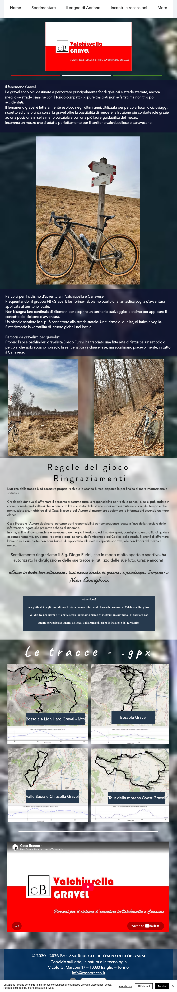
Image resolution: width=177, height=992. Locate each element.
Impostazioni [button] (125, 986)
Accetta (162, 986)
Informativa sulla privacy (40, 987)
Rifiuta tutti (144, 986)
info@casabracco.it (88, 973)
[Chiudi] (173, 986)
